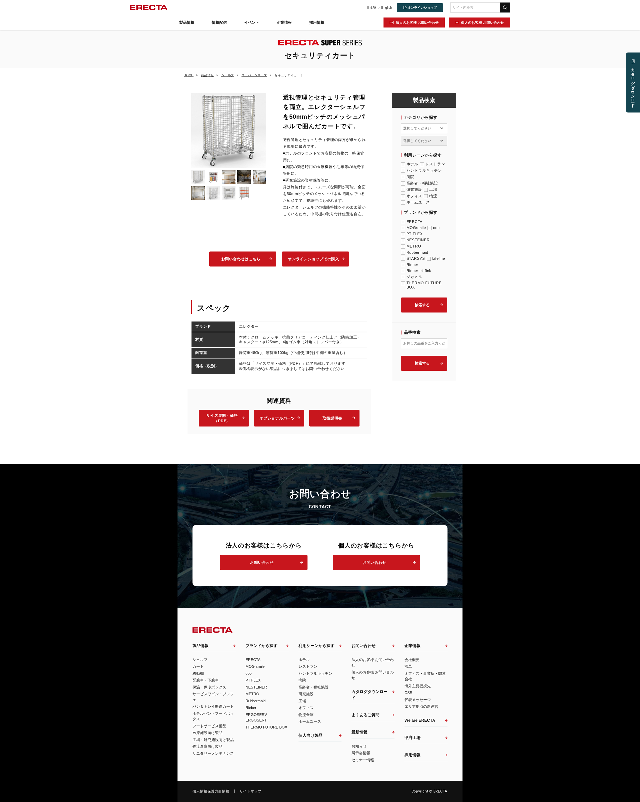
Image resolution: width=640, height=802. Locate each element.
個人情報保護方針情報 (211, 791)
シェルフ (200, 660)
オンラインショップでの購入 (313, 259)
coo (436, 228)
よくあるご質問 (366, 715)
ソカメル (414, 276)
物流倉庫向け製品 (207, 746)
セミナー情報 (363, 760)
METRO (413, 246)
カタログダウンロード (370, 695)
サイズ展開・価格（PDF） (222, 418)
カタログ (633, 86)
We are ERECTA (419, 720)
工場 (433, 189)
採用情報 (316, 22)
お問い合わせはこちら (241, 259)
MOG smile (255, 666)
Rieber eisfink (419, 270)
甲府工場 (412, 738)
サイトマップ (251, 791)
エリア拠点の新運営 (421, 706)
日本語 (371, 8)
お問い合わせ (262, 562)
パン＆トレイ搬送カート (213, 706)
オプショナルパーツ (277, 418)
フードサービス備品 (209, 726)
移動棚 (198, 673)
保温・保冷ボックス (209, 687)
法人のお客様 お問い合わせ (417, 22)
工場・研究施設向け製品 (213, 740)
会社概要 (412, 660)
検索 (505, 7)
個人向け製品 (310, 735)
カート (198, 666)
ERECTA (414, 222)
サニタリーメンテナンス (213, 753)
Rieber (412, 264)
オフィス (414, 196)
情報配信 (219, 22)
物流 (433, 196)
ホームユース (418, 202)
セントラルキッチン (424, 170)
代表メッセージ (417, 700)
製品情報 (186, 22)
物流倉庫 (306, 714)
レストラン (435, 164)
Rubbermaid (417, 252)
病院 (410, 176)
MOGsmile (416, 228)
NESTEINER (418, 240)
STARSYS (415, 258)
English (386, 8)
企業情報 (284, 22)
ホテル (412, 164)
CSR (408, 692)
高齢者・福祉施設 (422, 183)
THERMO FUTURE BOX (424, 285)
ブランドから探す (262, 646)
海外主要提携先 (417, 686)
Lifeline (438, 258)
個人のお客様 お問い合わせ (482, 22)
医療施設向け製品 (207, 732)
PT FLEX (414, 234)
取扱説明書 (332, 418)
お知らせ (359, 746)
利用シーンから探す (316, 646)
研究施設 (414, 189)
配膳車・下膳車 (205, 680)
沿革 (408, 666)
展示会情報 (361, 753)
